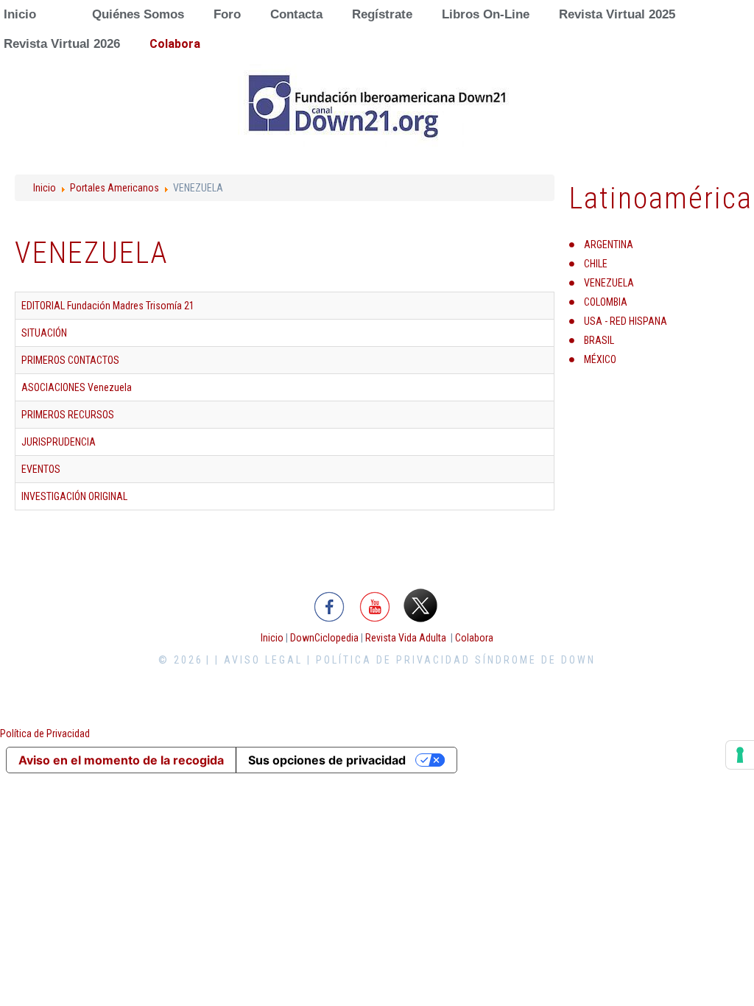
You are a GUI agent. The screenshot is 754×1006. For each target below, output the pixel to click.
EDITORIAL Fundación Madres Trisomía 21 (107, 306)
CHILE (595, 264)
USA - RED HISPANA (625, 321)
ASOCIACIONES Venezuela (76, 387)
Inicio (44, 188)
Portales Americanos (114, 188)
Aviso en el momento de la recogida (121, 760)
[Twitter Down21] (420, 605)
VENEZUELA (609, 283)
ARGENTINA (608, 244)
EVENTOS (40, 469)
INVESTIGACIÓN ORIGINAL (74, 496)
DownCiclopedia (324, 638)
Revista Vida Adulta (405, 638)
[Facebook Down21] (329, 605)
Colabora (474, 638)
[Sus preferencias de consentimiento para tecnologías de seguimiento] (740, 755)
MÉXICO (600, 359)
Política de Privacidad (45, 733)
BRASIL (599, 340)
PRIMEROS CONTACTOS (70, 360)
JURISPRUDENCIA (58, 442)
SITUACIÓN (44, 333)
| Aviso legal (259, 660)
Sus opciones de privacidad (327, 760)
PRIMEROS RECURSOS (67, 415)
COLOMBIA (605, 302)
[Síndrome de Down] (377, 106)
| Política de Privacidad (389, 660)
